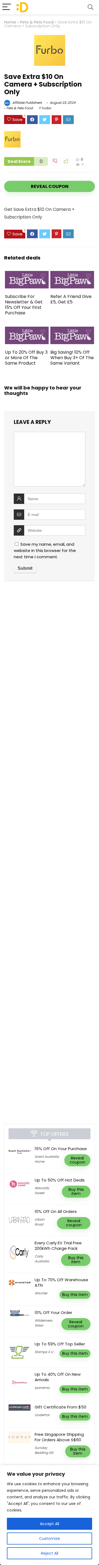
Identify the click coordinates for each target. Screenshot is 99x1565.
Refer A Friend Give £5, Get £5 (71, 299)
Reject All (49, 1553)
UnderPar (42, 1415)
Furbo (46, 108)
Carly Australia (42, 1258)
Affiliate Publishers (27, 102)
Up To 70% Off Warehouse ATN (61, 1282)
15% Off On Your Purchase (61, 1148)
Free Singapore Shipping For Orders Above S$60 (59, 1437)
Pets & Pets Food (37, 22)
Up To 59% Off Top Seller (60, 1344)
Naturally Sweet (42, 1190)
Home (10, 22)
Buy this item (76, 1191)
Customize (49, 1538)
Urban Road (40, 1222)
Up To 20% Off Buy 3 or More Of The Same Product (26, 357)
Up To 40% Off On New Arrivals (58, 1377)
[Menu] (6, 7)
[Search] (90, 7)
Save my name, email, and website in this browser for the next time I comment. (45, 550)
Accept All (49, 1523)
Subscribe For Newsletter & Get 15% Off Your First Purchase (24, 304)
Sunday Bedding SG (44, 1450)
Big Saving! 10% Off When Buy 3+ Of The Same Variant (72, 357)
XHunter (41, 1293)
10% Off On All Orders (56, 1211)
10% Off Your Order (53, 1312)
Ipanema (42, 1387)
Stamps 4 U (44, 1352)
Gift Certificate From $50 (60, 1407)
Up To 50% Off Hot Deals (60, 1180)
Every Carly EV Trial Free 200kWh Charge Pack (58, 1245)
